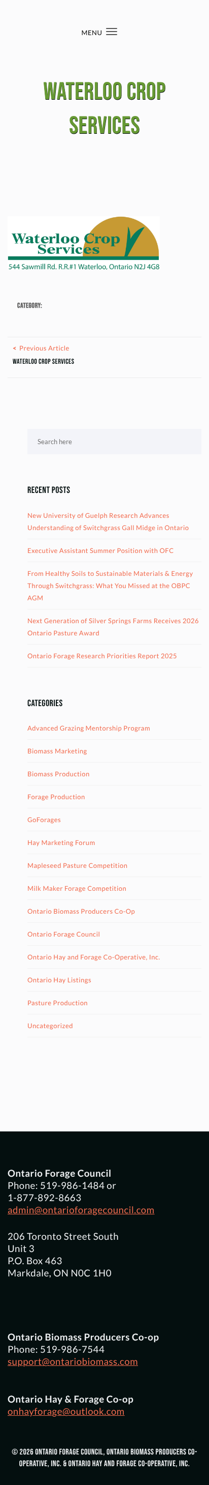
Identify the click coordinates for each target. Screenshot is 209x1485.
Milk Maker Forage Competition (76, 888)
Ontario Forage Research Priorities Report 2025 (102, 656)
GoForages (44, 820)
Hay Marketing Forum (61, 842)
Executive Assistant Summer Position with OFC (100, 550)
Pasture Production (57, 1003)
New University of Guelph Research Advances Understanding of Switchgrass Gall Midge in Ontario (108, 521)
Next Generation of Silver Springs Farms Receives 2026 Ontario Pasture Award (113, 627)
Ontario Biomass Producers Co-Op (81, 911)
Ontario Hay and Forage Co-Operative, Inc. (93, 957)
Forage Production (56, 797)
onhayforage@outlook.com (66, 1411)
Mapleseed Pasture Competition (77, 865)
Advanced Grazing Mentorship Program (88, 728)
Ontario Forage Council (63, 934)
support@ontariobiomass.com (73, 1361)
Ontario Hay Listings (59, 980)
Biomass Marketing (57, 751)
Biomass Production (58, 774)
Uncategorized (50, 1026)
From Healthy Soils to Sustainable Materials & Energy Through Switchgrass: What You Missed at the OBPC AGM (110, 585)
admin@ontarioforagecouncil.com (81, 1209)
